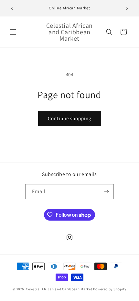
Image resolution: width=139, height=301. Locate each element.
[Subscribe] (106, 191)
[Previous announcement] (12, 8)
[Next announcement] (127, 8)
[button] (13, 32)
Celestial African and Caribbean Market (59, 289)
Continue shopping (69, 118)
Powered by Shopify (109, 289)
